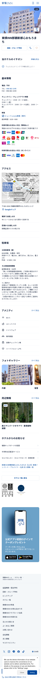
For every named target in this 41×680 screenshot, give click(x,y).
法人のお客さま (8, 622)
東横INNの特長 (8, 605)
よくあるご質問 (8, 626)
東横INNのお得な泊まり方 (12, 609)
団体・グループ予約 (14, 48)
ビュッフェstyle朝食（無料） (16, 116)
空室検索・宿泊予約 (10, 588)
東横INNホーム (7, 577)
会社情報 (6, 635)
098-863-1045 (11, 88)
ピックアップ (7, 596)
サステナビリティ (9, 643)
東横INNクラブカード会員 (12, 613)
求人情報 (6, 639)
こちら (22, 547)
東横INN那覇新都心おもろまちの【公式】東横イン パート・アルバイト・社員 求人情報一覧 (20, 466)
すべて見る (35, 310)
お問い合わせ (7, 630)
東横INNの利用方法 (10, 617)
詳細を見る (35, 59)
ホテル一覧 (18, 577)
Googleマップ (10, 209)
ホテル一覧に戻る (20, 478)
